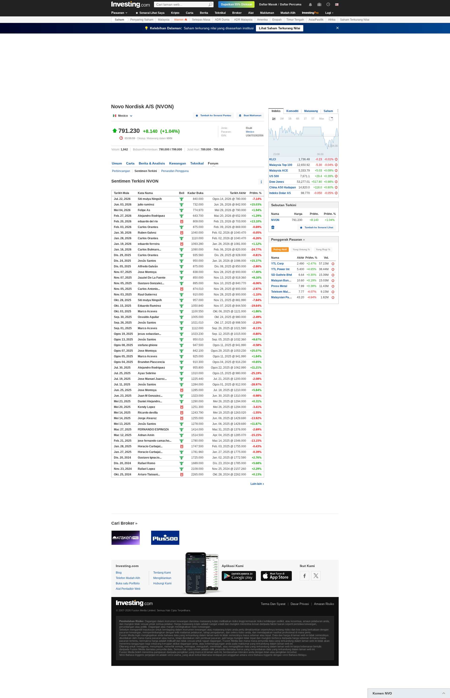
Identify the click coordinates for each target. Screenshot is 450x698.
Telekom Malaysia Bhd (286, 291)
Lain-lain (256, 483)
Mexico (250, 131)
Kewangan (177, 163)
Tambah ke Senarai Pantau (215, 115)
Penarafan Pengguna (175, 171)
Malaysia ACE (278, 170)
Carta (189, 13)
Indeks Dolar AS (280, 193)
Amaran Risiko (324, 604)
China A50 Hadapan (282, 187)
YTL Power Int (280, 269)
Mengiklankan (162, 578)
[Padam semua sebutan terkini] (272, 226)
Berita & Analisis (152, 163)
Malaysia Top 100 (280, 165)
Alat (251, 13)
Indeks (276, 111)
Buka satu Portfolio (128, 583)
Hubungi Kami (162, 583)
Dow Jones (276, 181)
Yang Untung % (301, 249)
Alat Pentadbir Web (128, 588)
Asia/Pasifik (316, 19)
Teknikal (220, 13)
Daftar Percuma (290, 4)
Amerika (262, 19)
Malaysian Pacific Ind (285, 297)
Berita (204, 13)
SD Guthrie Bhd (281, 274)
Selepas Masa (201, 19)
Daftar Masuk (268, 4)
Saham (119, 19)
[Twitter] (316, 575)
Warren (179, 19)
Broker (237, 13)
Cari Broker (122, 523)
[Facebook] (304, 575)
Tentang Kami (162, 572)
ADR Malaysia (243, 19)
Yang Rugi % (323, 249)
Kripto (175, 13)
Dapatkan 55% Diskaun (236, 4)
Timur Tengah (295, 19)
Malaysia (163, 19)
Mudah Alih (288, 13)
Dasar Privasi (300, 604)
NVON (275, 220)
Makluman (267, 13)
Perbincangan (121, 171)
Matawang (311, 111)
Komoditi (292, 111)
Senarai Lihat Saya (152, 13)
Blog (119, 572)
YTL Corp (277, 263)
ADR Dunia (222, 19)
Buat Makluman (252, 115)
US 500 (274, 176)
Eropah (277, 19)
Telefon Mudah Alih (128, 578)
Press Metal (279, 286)
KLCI (272, 159)
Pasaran (117, 13)
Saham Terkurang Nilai (354, 19)
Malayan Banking (282, 280)
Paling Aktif (280, 249)
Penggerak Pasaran (286, 239)
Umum (117, 163)
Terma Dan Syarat (273, 604)
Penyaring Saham (141, 19)
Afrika (331, 19)
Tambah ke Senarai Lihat (319, 227)
